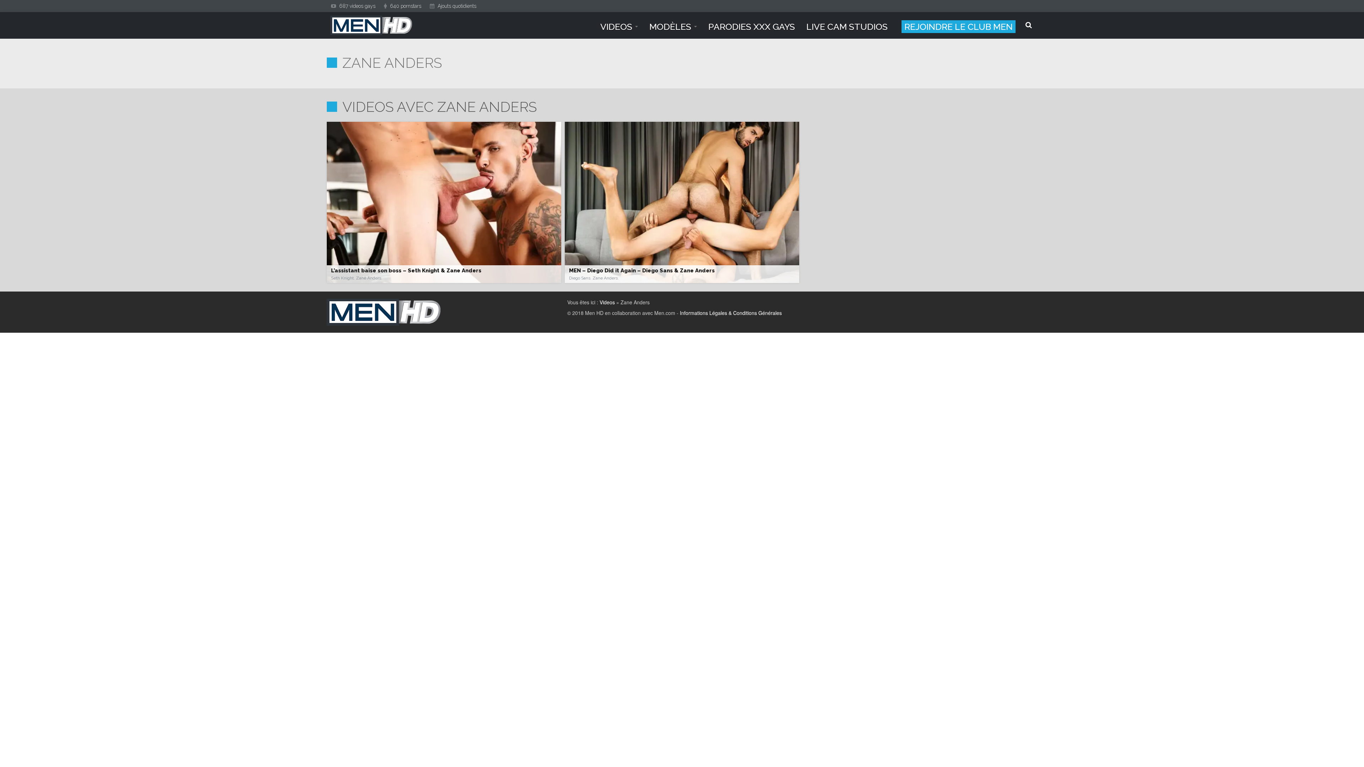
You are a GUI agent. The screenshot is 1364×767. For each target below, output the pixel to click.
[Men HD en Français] (371, 25)
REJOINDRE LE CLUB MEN (958, 26)
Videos (607, 302)
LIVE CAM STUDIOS (847, 26)
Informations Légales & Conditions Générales (731, 312)
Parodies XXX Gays (751, 26)
